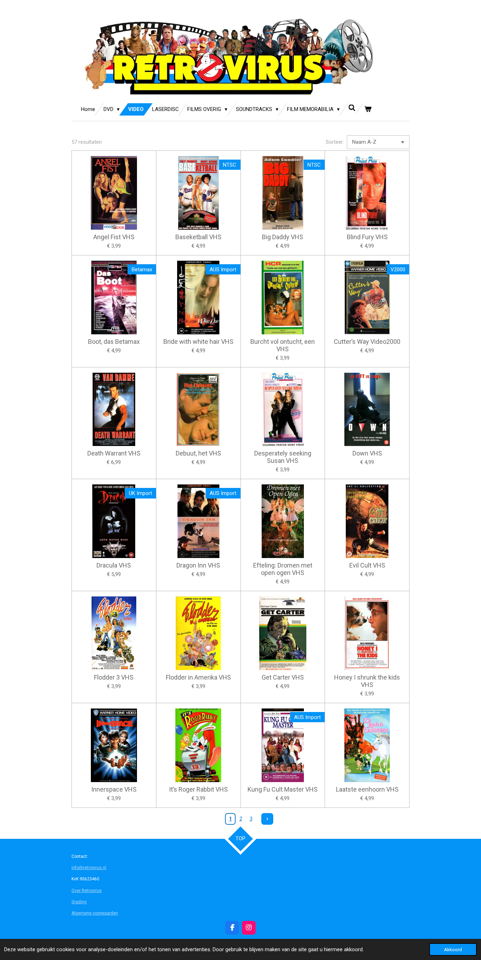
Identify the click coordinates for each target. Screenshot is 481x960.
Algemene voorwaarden (94, 913)
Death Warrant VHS (113, 453)
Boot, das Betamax (114, 341)
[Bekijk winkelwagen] (368, 109)
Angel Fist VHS (114, 237)
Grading (79, 901)
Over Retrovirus (86, 890)
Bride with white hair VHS (198, 341)
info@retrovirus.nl (88, 867)
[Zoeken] (352, 108)
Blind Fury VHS (367, 237)
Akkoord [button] (453, 949)
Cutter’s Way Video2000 (367, 341)
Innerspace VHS (114, 789)
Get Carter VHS (283, 677)
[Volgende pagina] (267, 819)
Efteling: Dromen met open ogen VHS (282, 569)
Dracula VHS (113, 565)
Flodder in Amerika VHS (198, 677)
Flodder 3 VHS (113, 677)
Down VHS (367, 453)
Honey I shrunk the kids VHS (367, 681)
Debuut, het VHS (198, 453)
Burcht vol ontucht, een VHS (282, 345)
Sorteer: (335, 142)
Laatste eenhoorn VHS (367, 789)
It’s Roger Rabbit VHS (198, 789)
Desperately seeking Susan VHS (282, 457)
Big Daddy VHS (282, 237)
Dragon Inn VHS (198, 565)
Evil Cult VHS (367, 565)
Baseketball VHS (198, 237)
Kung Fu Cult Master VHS (283, 789)
